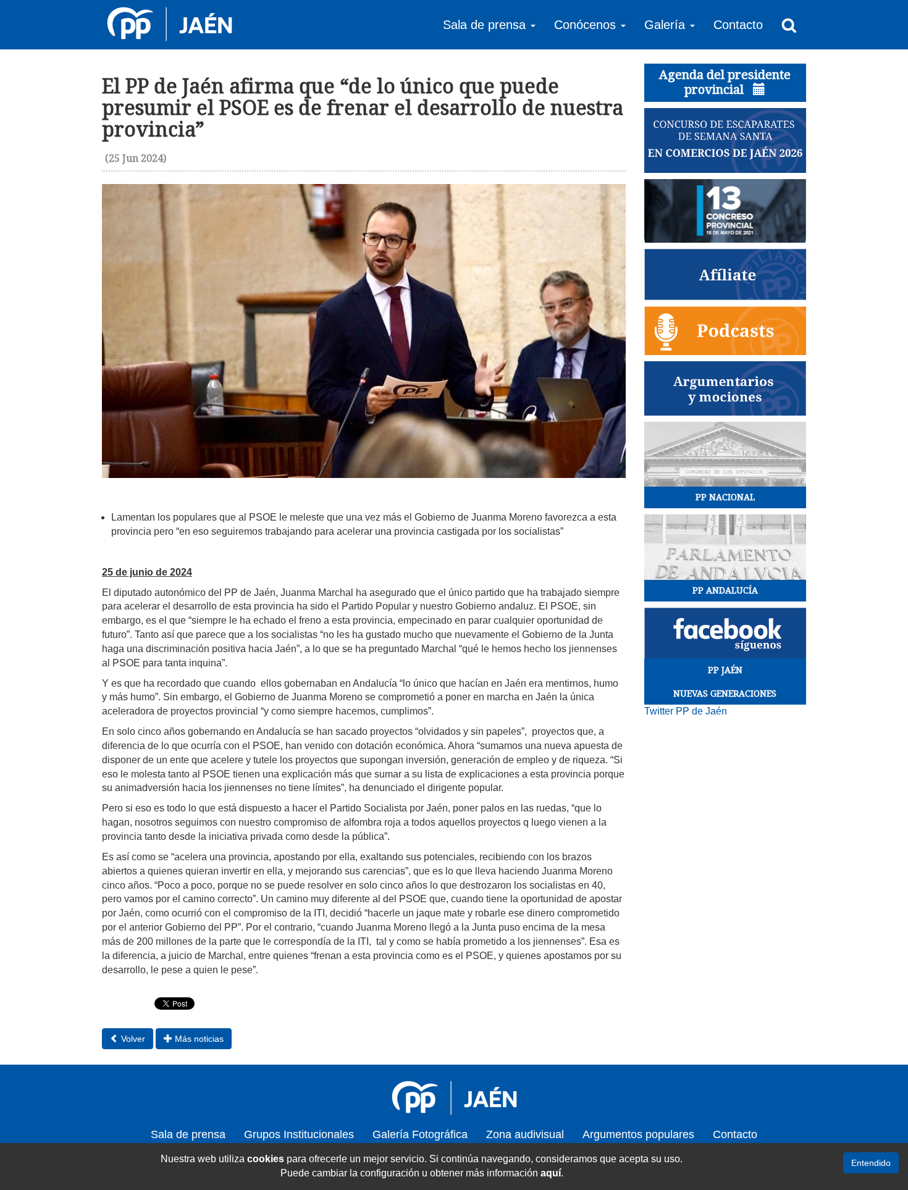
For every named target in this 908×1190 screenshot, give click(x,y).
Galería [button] (666, 24)
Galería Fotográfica (420, 1134)
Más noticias (198, 1039)
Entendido (871, 1163)
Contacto (738, 24)
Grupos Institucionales (299, 1134)
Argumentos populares (638, 1134)
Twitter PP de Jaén (685, 711)
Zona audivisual (525, 1134)
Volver (132, 1039)
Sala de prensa (188, 1134)
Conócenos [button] (587, 24)
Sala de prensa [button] (486, 24)
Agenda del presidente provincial (725, 82)
